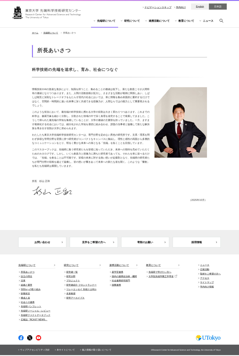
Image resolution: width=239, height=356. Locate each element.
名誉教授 (70, 293)
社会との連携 (27, 302)
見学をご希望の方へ (94, 242)
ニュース (208, 20)
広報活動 (204, 269)
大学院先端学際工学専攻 (161, 276)
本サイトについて (66, 349)
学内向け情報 (207, 286)
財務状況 (25, 293)
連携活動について (159, 20)
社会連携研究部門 (121, 280)
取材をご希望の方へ (210, 273)
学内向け (181, 7)
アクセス (204, 278)
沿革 (23, 280)
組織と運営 (26, 285)
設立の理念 (26, 276)
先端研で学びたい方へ (160, 272)
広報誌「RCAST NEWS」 (34, 319)
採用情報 (196, 242)
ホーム (35, 33)
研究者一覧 (72, 272)
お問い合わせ (42, 242)
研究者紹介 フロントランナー (81, 285)
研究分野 (70, 276)
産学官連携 (117, 272)
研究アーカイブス (75, 298)
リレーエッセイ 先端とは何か (81, 289)
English (200, 6)
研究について (132, 20)
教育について (186, 20)
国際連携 (116, 285)
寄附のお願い (145, 242)
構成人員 (25, 298)
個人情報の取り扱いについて (96, 349)
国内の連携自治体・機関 (124, 276)
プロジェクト (73, 280)
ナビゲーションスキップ (158, 7)
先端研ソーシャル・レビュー (35, 311)
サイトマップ (207, 282)
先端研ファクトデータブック (35, 315)
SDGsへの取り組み (31, 289)
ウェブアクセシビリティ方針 (35, 349)
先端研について (106, 20)
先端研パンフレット (31, 306)
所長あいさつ (27, 272)
